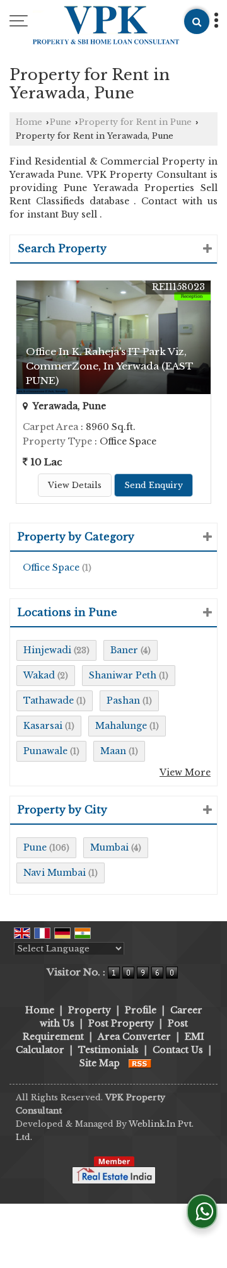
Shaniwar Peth (122, 675)
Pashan (123, 700)
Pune (60, 122)
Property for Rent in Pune (135, 122)
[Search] (196, 21)
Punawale (45, 751)
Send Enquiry (153, 485)
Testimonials (108, 1050)
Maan (113, 751)
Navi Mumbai (54, 872)
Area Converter (134, 1036)
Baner (124, 650)
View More (185, 772)
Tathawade (48, 700)
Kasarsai (42, 725)
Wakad (39, 675)
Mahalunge (121, 725)
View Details (75, 485)
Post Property (121, 1023)
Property (89, 1010)
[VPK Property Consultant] (106, 26)
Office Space (51, 567)
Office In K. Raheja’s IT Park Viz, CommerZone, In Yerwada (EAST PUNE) (110, 366)
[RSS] (140, 1063)
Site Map (99, 1063)
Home (29, 122)
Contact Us (178, 1050)
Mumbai (109, 847)
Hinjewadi (47, 650)
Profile (140, 1010)
